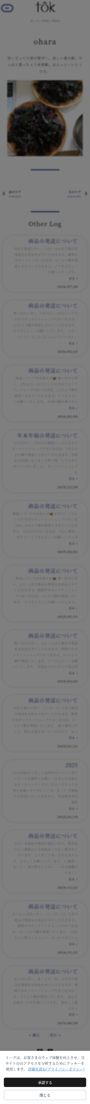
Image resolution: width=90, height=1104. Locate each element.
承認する (45, 1082)
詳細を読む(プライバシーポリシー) (56, 1068)
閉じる (45, 1095)
